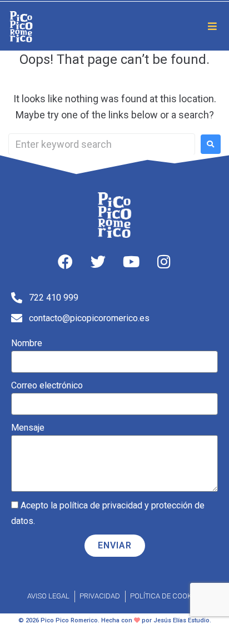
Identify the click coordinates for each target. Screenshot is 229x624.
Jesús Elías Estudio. (182, 620)
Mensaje (27, 427)
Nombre (26, 343)
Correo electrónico (47, 385)
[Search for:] (101, 144)
